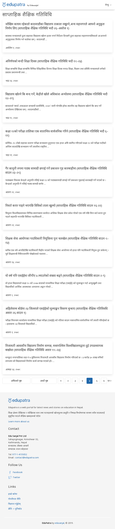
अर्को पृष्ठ (44, 380)
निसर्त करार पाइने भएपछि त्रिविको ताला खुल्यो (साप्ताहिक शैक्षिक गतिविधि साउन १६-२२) (53, 205)
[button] (108, 5)
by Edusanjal (32, 5)
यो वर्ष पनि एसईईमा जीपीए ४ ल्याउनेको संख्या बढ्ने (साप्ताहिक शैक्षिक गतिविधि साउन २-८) (55, 276)
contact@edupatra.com (27, 457)
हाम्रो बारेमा (12, 493)
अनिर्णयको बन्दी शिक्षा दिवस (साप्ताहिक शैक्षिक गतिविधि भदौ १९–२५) (43, 61)
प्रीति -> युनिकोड (15, 508)
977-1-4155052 (19, 454)
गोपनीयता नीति (14, 498)
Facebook (17, 472)
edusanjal (59, 523)
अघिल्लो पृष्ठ (16, 380)
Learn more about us (18, 421)
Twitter (16, 477)
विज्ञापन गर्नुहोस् (14, 503)
